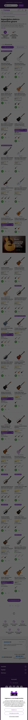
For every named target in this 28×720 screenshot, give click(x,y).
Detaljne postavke (14, 713)
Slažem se (14, 710)
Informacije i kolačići (14, 716)
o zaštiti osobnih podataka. (16, 706)
